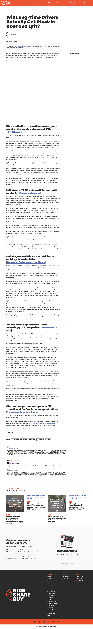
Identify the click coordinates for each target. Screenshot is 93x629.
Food (50, 582)
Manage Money (51, 591)
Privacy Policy (80, 578)
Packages (51, 587)
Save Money (52, 595)
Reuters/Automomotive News (26, 262)
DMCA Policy (80, 576)
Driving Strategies (53, 603)
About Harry (65, 576)
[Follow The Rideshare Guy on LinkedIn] (39, 622)
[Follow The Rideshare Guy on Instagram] (44, 622)
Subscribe (65, 580)
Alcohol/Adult (52, 589)
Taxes (50, 599)
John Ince (13, 34)
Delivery (49, 580)
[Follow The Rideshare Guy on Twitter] (35, 622)
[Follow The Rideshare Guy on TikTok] (58, 622)
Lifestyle (51, 607)
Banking (51, 597)
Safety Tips (51, 609)
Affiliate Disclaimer (82, 580)
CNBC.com (14, 132)
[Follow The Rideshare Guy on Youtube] (53, 622)
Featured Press (66, 578)
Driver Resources (51, 601)
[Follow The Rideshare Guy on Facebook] (48, 622)
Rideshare (50, 576)
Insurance (51, 605)
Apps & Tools (52, 578)
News (8, 514)
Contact (64, 583)
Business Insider (30, 193)
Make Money (52, 593)
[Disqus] (36, 462)
